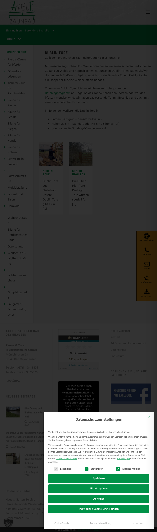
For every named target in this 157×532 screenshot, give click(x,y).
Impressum (137, 523)
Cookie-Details (61, 523)
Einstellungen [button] (123, 459)
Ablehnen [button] (99, 499)
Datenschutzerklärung (66, 459)
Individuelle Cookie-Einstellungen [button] (99, 509)
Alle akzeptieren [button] (98, 489)
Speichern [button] (99, 478)
